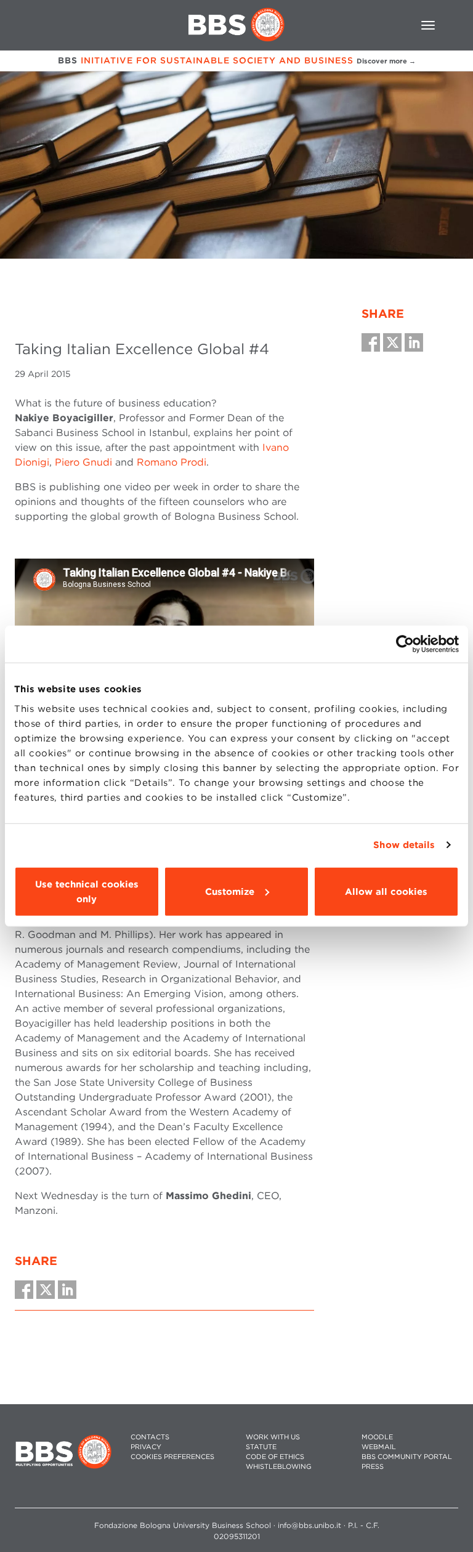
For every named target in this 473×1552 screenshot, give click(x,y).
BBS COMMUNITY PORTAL (407, 1456)
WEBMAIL (379, 1447)
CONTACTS (150, 1437)
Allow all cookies (386, 891)
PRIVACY (146, 1447)
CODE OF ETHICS (275, 1456)
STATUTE (261, 1447)
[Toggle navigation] (428, 25)
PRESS (373, 1466)
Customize (229, 891)
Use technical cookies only (87, 891)
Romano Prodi (171, 462)
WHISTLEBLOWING (279, 1466)
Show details (404, 845)
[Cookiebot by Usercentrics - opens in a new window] (405, 644)
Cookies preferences (172, 1456)
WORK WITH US (273, 1437)
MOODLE (377, 1437)
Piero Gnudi (83, 462)
